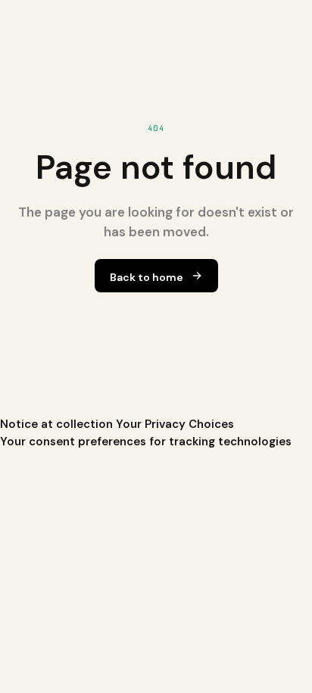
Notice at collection (56, 424)
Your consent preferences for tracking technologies (146, 441)
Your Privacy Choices (175, 424)
